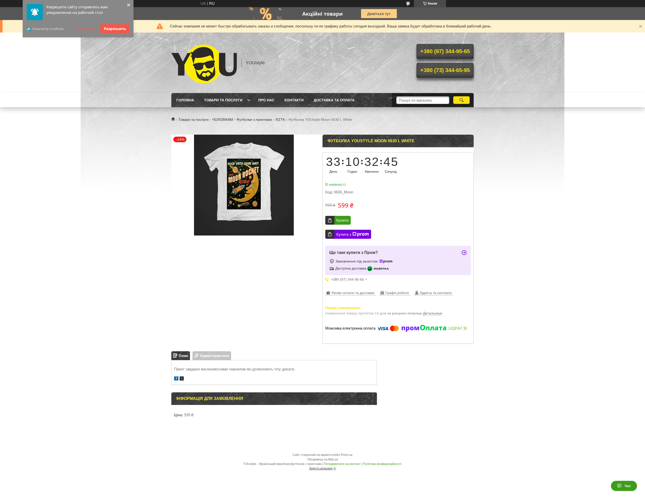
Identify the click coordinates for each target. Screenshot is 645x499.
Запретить (86, 28)
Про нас (266, 100)
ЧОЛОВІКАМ (222, 120)
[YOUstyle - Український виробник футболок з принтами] (204, 62)
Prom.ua (346, 455)
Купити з (343, 234)
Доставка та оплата (334, 100)
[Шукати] (461, 100)
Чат (628, 486)
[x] (182, 379)
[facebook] (176, 379)
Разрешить (115, 28)
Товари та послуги (223, 100)
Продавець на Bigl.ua (322, 459)
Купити (342, 220)
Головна (185, 100)
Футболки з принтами (254, 120)
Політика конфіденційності (382, 464)
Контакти (294, 100)
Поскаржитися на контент (342, 464)
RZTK (280, 120)
